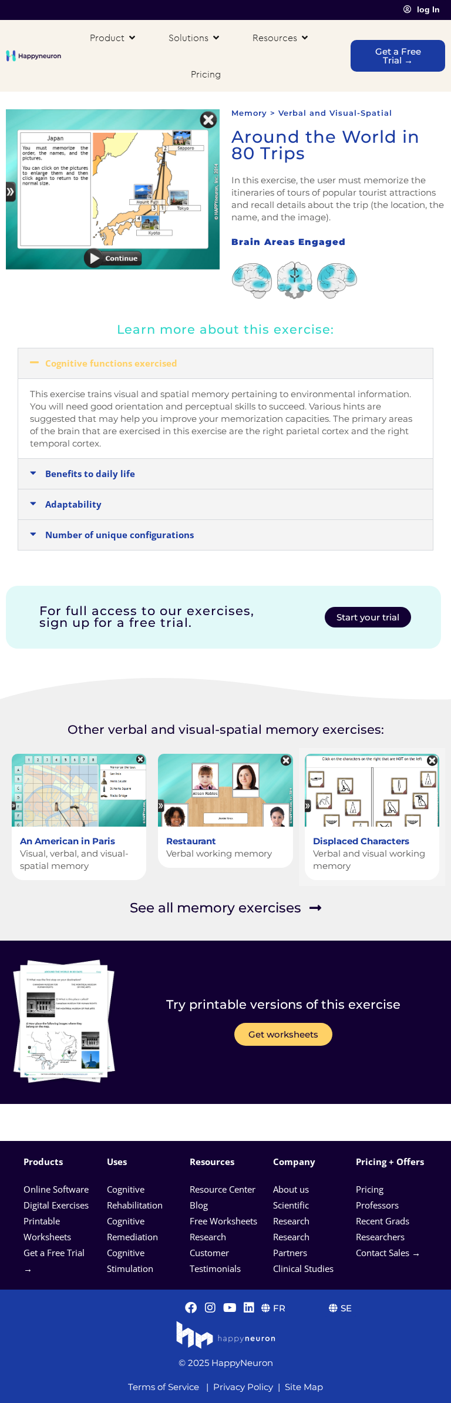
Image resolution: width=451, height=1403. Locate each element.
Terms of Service (163, 1386)
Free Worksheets (225, 1221)
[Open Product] (132, 38)
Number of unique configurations (119, 535)
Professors (377, 1205)
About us (291, 1189)
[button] (225, 363)
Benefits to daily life (90, 473)
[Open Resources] (304, 38)
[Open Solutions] (216, 38)
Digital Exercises (56, 1205)
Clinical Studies (304, 1268)
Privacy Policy (243, 1386)
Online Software (56, 1189)
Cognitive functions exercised (111, 363)
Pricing (371, 1189)
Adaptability (73, 504)
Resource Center (222, 1189)
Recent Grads (384, 1221)
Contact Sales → (388, 1252)
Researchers (381, 1237)
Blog (200, 1205)
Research (208, 1237)
